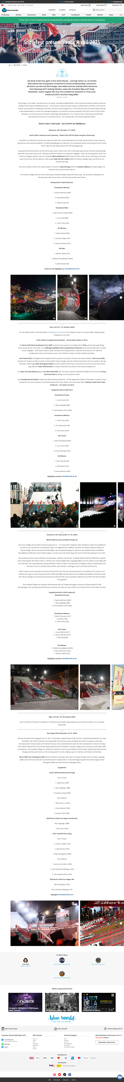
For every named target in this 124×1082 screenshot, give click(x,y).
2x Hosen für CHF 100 (42, 20)
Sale (121, 15)
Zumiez (35, 1048)
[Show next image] (121, 297)
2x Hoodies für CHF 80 (70, 20)
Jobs (34, 1042)
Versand (66, 1042)
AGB (49, 1079)
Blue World (29, 5)
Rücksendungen (68, 1043)
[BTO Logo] (21, 10)
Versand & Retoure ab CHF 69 (12, 2)
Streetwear (5, 15)
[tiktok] (64, 1074)
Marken (100, 15)
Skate (44, 15)
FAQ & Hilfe (21, 5)
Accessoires (31, 15)
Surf (63, 15)
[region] (62, 297)
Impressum (66, 1079)
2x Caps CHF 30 (100, 20)
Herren (51, 10)
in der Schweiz (66, 2)
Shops (34, 1040)
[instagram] (54, 1074)
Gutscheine (67, 1045)
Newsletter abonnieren (106, 1042)
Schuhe (18, 15)
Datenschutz (57, 1079)
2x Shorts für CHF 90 (56, 20)
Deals (111, 15)
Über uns (35, 1039)
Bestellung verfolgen (69, 1047)
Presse (34, 1047)
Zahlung (66, 1040)
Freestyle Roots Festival (55, 332)
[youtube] (59, 1074)
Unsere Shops (12, 5)
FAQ (65, 1039)
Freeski (88, 15)
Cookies (74, 1079)
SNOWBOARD (70, 269)
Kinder (72, 10)
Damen (62, 10)
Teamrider (35, 1043)
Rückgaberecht (115, 2)
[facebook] (69, 1074)
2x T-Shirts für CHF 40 (85, 20)
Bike (54, 15)
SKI (78, 269)
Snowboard (75, 15)
